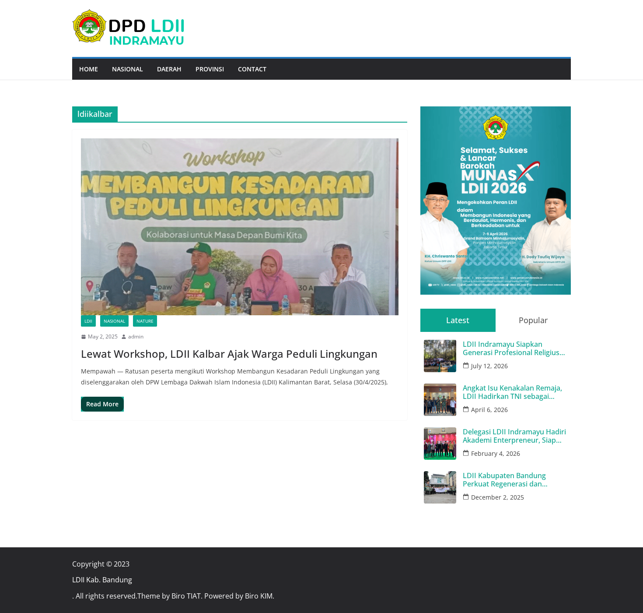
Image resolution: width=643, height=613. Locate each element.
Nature (145, 321)
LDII (88, 321)
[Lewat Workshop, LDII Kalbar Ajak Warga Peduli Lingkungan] (239, 226)
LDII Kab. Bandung (102, 580)
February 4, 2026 (495, 453)
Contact (252, 69)
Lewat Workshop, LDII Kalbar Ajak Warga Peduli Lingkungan (229, 353)
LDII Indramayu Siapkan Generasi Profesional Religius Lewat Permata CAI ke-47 (511, 348)
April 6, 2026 (489, 409)
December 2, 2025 (497, 497)
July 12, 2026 (489, 366)
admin (135, 336)
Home (88, 69)
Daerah (169, 69)
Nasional (127, 69)
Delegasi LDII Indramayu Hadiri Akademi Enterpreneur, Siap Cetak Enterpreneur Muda (514, 436)
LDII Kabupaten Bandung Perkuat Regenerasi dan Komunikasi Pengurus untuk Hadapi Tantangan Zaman (510, 480)
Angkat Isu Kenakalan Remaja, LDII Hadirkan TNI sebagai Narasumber (512, 392)
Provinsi (210, 69)
